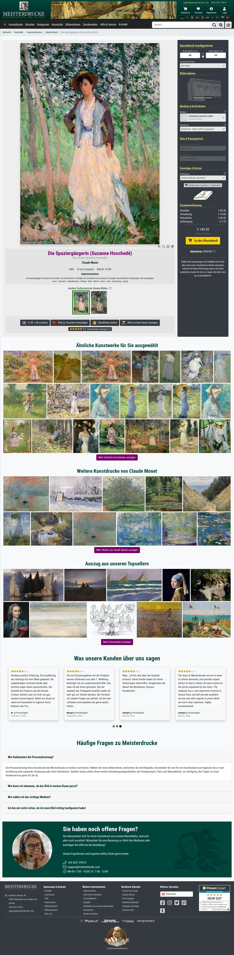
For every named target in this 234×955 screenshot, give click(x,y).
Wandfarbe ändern (106, 322)
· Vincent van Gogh (129, 891)
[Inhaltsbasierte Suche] (221, 25)
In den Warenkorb (205, 241)
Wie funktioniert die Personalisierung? (31, 757)
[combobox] (203, 65)
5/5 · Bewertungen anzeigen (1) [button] (96, 329)
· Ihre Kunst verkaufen (92, 894)
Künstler (30, 24)
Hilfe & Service (108, 24)
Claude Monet (51, 32)
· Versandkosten (89, 898)
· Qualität (86, 902)
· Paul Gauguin (127, 898)
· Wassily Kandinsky (129, 902)
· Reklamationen (51, 910)
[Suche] (214, 25)
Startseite (7, 32)
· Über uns (48, 914)
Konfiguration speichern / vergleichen (204, 185)
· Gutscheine (87, 910)
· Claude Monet (128, 894)
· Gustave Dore (127, 910)
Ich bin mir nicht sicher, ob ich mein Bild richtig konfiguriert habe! (47, 808)
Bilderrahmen (72, 24)
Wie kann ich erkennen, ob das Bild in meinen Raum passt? (43, 786)
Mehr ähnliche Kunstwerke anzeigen (117, 457)
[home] (4, 25)
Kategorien (43, 24)
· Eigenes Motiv (89, 891)
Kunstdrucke (16, 24)
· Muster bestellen (90, 914)
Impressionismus (34, 32)
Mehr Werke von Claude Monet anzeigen (117, 550)
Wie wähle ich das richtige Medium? (29, 797)
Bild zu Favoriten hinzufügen (72, 322)
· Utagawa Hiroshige (130, 906)
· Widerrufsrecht (50, 906)
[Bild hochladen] (228, 25)
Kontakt (123, 24)
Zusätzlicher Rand (187, 62)
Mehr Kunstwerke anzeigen (117, 641)
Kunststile (57, 24)
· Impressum (49, 894)
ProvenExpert (22, 712)
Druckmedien (90, 24)
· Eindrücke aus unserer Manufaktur (97, 906)
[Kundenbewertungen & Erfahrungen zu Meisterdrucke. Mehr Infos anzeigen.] (214, 897)
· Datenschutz (50, 902)
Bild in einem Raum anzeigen (142, 322)
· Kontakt (47, 891)
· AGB (46, 898)
